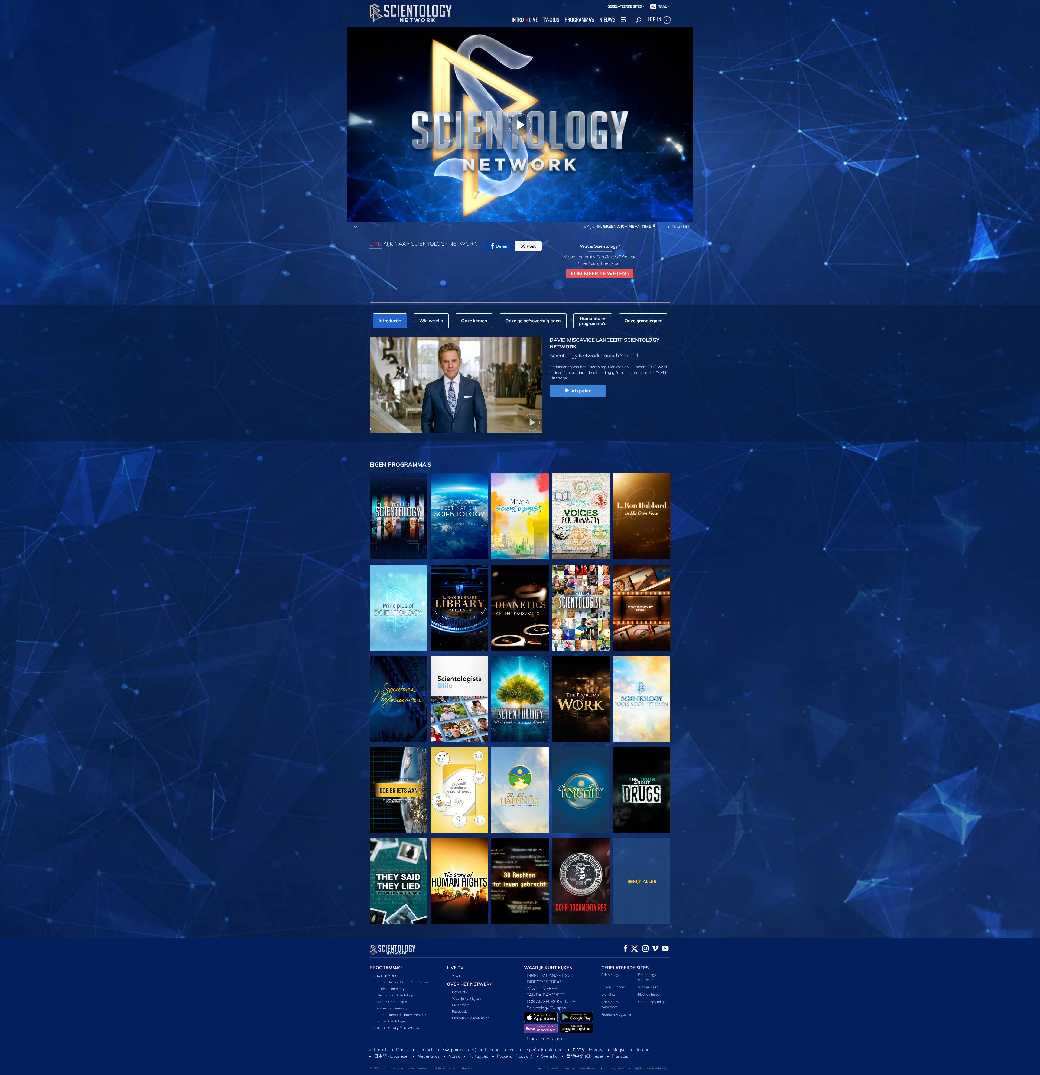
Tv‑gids (457, 975)
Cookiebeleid (587, 1068)
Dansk (402, 1049)
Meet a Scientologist (392, 1001)
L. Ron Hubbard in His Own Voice (402, 982)
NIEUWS (607, 20)
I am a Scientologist (392, 1021)
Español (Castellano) (544, 1049)
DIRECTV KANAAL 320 (550, 975)
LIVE (533, 20)
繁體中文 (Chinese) (584, 1056)
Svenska (549, 1056)
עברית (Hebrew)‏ (588, 1049)
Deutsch (425, 1049)
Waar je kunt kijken (466, 998)
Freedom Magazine (616, 1014)
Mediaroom (460, 1005)
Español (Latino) (500, 1049)
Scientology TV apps (546, 1008)
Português (478, 1056)
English (381, 1049)
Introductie (460, 992)
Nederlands (429, 1056)
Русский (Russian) (514, 1056)
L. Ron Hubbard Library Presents (401, 1014)
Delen (502, 246)
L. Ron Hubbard (613, 987)
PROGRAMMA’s (579, 20)
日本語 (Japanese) (391, 1056)
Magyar (619, 1049)
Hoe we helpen (649, 994)
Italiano (642, 1049)
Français (620, 1056)
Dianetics (608, 994)
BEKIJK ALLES (641, 881)
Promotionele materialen (470, 1018)
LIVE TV (455, 967)
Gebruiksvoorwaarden (553, 1068)
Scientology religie (652, 1001)
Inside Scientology (391, 988)
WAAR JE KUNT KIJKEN (548, 967)
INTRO (518, 20)
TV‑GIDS (551, 20)
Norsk (454, 1056)
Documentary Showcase (396, 1027)
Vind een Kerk (648, 987)
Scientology (610, 974)
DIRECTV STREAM (545, 982)
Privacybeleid (615, 1068)
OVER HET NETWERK (469, 984)
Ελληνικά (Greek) (459, 1049)
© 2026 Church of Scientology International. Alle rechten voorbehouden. (422, 1068)
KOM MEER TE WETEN (599, 273)
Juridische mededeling (650, 1068)
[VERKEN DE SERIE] (398, 516)
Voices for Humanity (392, 1008)
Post (531, 246)
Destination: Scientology (395, 995)
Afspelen (581, 390)
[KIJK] (398, 608)
